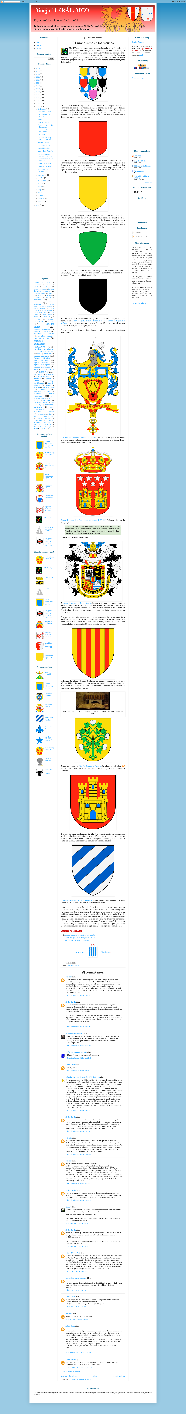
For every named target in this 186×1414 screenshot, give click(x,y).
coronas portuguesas (40, 312)
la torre (88, 321)
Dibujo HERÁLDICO (61, 10)
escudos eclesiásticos (44, 333)
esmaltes (47, 354)
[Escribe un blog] (69, 963)
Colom (48, 297)
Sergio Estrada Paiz (73, 1253)
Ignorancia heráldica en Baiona (45, 131)
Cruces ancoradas (44, 166)
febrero (41, 198)
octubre (41, 178)
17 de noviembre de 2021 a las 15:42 (79, 1367)
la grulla (119, 321)
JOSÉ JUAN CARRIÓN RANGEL (76, 1052)
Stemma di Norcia (44, 163)
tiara (35, 424)
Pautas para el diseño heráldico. (77, 940)
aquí (141, 55)
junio (40, 187)
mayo (40, 189)
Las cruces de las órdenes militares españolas (48, 541)
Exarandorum (139, 171)
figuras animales (41, 356)
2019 (38, 86)
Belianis (69, 977)
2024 (38, 71)
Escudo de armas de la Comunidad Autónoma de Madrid (83, 520)
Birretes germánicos (40, 289)
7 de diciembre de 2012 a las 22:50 (78, 1154)
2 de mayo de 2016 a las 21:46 (76, 1290)
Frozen (43, 369)
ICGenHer (75, 966)
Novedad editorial (44, 142)
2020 (38, 83)
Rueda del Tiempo (48, 416)
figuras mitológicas (42, 365)
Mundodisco (37, 391)
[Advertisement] (44, 242)
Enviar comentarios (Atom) (81, 1380)
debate (47, 317)
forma (36, 369)
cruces (36, 317)
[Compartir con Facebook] (73, 963)
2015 (38, 98)
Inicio (95, 1376)
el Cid (37, 319)
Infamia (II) (48, 517)
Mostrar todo (148, 182)
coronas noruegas (47, 310)
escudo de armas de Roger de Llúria (77, 900)
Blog (38, 42)
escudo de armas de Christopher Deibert (79, 438)
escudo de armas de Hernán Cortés (77, 603)
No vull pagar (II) (48, 673)
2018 (38, 89)
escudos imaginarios (44, 349)
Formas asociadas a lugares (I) (49, 476)
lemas (36, 381)
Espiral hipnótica (44, 148)
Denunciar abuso (139, 303)
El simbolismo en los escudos (49, 718)
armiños (48, 285)
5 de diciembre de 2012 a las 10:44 (78, 1045)
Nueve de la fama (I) (45, 151)
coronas (37, 300)
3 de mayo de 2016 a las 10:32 (76, 1307)
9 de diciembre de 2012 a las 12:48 (78, 1200)
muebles (44, 389)
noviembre (42, 175)
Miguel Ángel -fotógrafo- (75, 1033)
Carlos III (40, 295)
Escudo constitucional (49, 465)
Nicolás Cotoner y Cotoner (90, 766)
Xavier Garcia (71, 1002)
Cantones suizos (39, 293)
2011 (38, 205)
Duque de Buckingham (49, 622)
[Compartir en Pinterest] (75, 963)
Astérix (36, 287)
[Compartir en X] (71, 963)
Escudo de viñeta (44, 145)
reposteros (37, 416)
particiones (38, 412)
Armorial (39, 48)
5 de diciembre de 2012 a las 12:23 (78, 1070)
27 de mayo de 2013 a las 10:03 (77, 1246)
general (69, 966)
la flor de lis (110, 321)
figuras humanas (41, 362)
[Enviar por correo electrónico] (67, 963)
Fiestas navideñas (44, 111)
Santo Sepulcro (44, 418)
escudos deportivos (42, 331)
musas (48, 391)
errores (51, 321)
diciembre (42, 109)
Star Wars (47, 422)
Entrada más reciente (69, 1376)
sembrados (38, 420)
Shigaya (68, 1207)
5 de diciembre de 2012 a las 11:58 (78, 1058)
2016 (38, 95)
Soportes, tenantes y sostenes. (48, 508)
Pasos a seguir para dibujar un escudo (49, 444)
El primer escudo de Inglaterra (45, 126)
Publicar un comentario (72, 1372)
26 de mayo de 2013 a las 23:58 (77, 1223)
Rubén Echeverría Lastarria (76, 1278)
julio (40, 184)
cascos (48, 295)
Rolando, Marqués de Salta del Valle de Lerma (83, 1077)
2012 (38, 106)
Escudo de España (48, 486)
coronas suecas (47, 314)
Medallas (37, 387)
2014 (38, 100)
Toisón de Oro (47, 424)
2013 (38, 103)
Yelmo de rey (42, 119)
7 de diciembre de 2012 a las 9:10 (78, 1131)
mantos (48, 385)
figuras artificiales (42, 358)
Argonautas (37, 285)
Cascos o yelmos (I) (48, 759)
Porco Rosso (41, 414)
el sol (103, 321)
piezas (51, 411)
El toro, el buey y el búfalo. (48, 771)
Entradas (137, 233)
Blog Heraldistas (140, 161)
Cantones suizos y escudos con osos (45, 155)
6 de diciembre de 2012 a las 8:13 (78, 1110)
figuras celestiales (41, 360)
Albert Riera (70, 1326)
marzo (40, 195)
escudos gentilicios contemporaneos (44, 337)
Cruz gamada (42, 134)
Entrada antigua (119, 1376)
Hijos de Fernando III (44, 376)
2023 (38, 74)
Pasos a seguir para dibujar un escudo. (80, 938)
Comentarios (139, 236)
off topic (46, 400)
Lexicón (39, 45)
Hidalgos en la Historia (142, 166)
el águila (81, 321)
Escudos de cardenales (49, 496)
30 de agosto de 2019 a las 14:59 (77, 1319)
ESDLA (39, 354)
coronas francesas (40, 308)
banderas (46, 287)
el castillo (96, 321)
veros (36, 429)
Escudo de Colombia (48, 695)
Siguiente (105, 952)
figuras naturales (42, 367)
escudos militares (47, 351)
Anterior (80, 952)
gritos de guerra (38, 374)
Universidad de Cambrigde (42, 427)
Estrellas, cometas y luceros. (48, 739)
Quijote (49, 414)
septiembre (42, 181)
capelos (51, 293)
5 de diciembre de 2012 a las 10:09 (78, 1027)
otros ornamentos (44, 408)
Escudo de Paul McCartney (43, 170)
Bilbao (47, 588)
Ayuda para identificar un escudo (49, 529)
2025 (38, 68)
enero (40, 201)
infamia (48, 378)
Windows (44, 429)
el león (74, 321)
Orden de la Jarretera (41, 402)
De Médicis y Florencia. (49, 453)
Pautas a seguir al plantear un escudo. (80, 935)
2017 (38, 92)
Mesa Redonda (48, 387)
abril (40, 192)
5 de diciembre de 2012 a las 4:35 (78, 995)
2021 (38, 80)
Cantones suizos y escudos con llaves (45, 138)
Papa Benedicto (43, 122)
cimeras (37, 297)
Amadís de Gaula (42, 283)
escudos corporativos (42, 329)
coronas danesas (46, 306)
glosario (43, 371)
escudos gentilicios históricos (39, 343)
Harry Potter (50, 374)
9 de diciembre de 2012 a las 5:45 (78, 1183)
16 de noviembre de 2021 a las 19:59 (79, 1353)
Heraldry (137, 156)
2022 (38, 77)
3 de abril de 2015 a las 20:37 (76, 1271)
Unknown (69, 1313)
